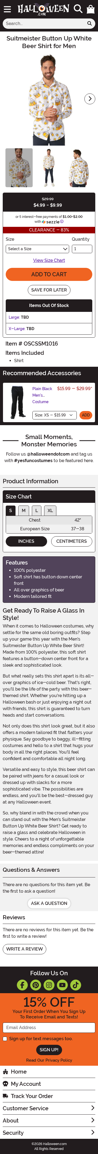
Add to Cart (49, 274)
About (11, 1120)
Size (10, 239)
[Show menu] (7, 9)
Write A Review (24, 949)
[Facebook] (22, 985)
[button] (90, 9)
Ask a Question (49, 903)
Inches (26, 541)
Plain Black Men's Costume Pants (42, 398)
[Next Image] (89, 98)
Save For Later (49, 290)
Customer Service (25, 1108)
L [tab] (36, 510)
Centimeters (71, 541)
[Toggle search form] (78, 9)
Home (19, 1071)
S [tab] (10, 510)
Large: (14, 317)
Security (13, 1133)
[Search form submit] (89, 23)
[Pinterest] (35, 985)
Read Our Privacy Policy (49, 1060)
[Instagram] (49, 985)
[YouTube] (62, 985)
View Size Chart (49, 260)
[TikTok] (75, 985)
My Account (26, 1084)
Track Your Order (32, 1096)
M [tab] (24, 510)
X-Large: (17, 329)
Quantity (81, 239)
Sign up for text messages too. (41, 1038)
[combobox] (43, 23)
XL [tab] (50, 510)
